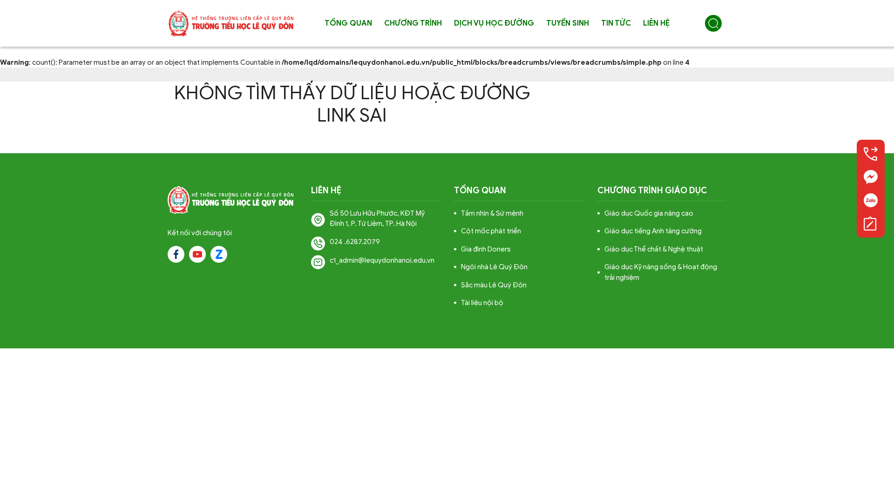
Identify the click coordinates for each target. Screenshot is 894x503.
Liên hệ (656, 23)
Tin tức (616, 23)
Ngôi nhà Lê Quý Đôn (494, 267)
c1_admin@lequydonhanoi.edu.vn (382, 260)
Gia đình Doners (486, 249)
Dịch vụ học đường (494, 23)
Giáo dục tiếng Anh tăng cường (653, 231)
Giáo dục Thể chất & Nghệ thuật (653, 249)
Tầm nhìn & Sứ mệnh (492, 213)
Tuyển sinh (567, 23)
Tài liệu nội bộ (482, 303)
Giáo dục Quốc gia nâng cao (648, 213)
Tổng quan (348, 23)
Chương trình (413, 23)
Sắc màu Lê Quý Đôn (494, 285)
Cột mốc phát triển (491, 231)
